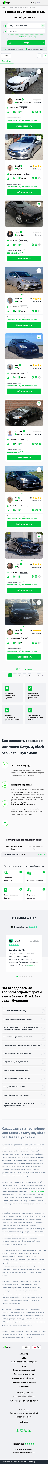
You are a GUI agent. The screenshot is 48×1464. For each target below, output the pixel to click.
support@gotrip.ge (24, 1417)
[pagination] (5, 675)
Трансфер (13, 7)
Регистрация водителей (24, 1370)
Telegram (31, 1396)
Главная (3, 7)
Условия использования (23, 1449)
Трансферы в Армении (24, 1374)
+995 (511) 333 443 (24, 1392)
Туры (24, 1358)
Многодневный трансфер (24, 1382)
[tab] (24, 1010)
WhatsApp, (17, 1396)
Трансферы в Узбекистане (24, 1378)
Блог (24, 1366)
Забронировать (24, 125)
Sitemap (32, 1462)
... (34, 675)
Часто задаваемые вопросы (24, 1362)
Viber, (24, 1396)
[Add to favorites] (39, 71)
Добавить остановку (27, 37)
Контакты (24, 1386)
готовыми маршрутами (37, 1191)
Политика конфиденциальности (23, 1452)
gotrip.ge (24, 1422)
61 (39, 675)
